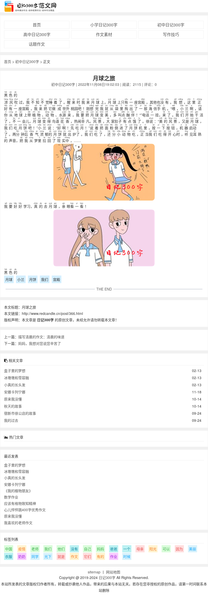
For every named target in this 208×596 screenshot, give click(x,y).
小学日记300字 (103, 25)
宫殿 (56, 279)
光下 (47, 556)
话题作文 (37, 44)
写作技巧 (171, 34)
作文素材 (104, 34)
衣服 (8, 556)
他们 (61, 548)
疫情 (21, 548)
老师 (35, 548)
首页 (37, 25)
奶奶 (21, 556)
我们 (44, 279)
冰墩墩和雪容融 (16, 377)
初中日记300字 (170, 25)
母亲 (140, 548)
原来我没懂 (13, 398)
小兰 (20, 279)
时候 (126, 556)
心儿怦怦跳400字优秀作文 (25, 509)
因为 (179, 548)
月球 (8, 279)
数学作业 (11, 497)
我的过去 (11, 420)
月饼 (32, 279)
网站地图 (113, 571)
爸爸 (113, 548)
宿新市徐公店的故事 (20, 413)
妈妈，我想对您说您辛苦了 (39, 343)
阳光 (153, 548)
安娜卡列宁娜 (14, 391)
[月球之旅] (104, 173)
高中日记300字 (36, 34)
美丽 (192, 548)
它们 (87, 556)
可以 (166, 548)
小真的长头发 (14, 384)
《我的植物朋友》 (18, 490)
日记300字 (107, 577)
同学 (35, 556)
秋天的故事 (13, 406)
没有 (74, 548)
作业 (113, 556)
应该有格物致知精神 (20, 503)
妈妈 (100, 548)
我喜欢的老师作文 (18, 522)
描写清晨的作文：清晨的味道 (41, 336)
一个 (126, 548)
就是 (61, 556)
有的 (100, 556)
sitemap (94, 571)
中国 (8, 548)
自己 (87, 548)
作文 (74, 556)
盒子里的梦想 (14, 370)
